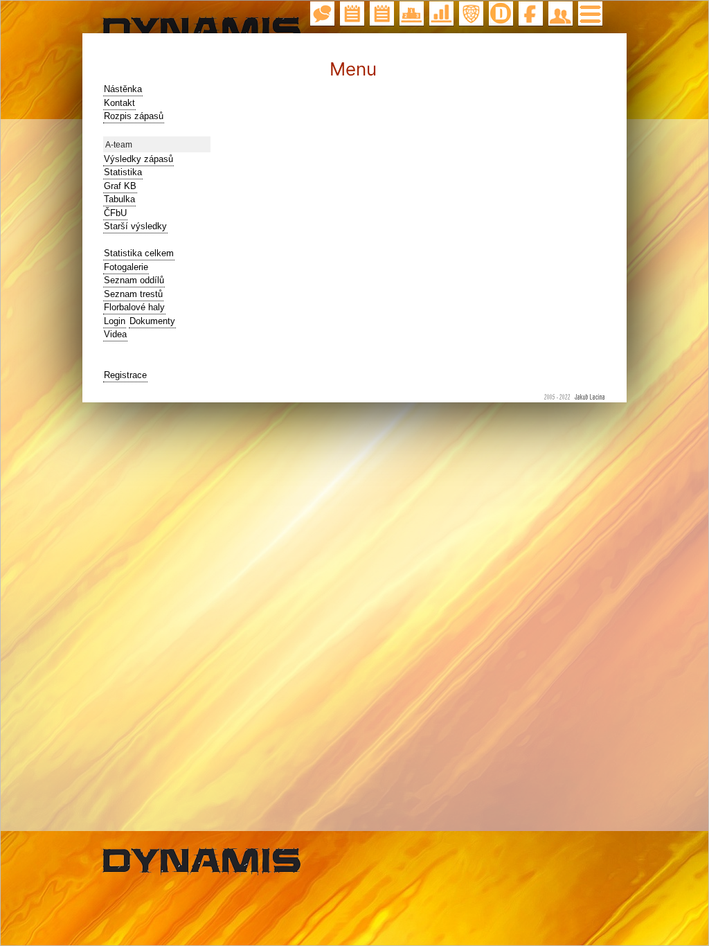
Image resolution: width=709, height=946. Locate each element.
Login (114, 321)
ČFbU (115, 213)
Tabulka (119, 199)
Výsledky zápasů (138, 159)
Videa (115, 334)
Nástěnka (123, 89)
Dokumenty (152, 321)
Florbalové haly (134, 307)
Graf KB (120, 186)
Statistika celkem (139, 253)
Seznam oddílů (134, 280)
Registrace (125, 375)
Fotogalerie (126, 267)
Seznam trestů (133, 294)
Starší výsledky (135, 226)
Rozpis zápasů (133, 116)
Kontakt (119, 103)
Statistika (123, 172)
